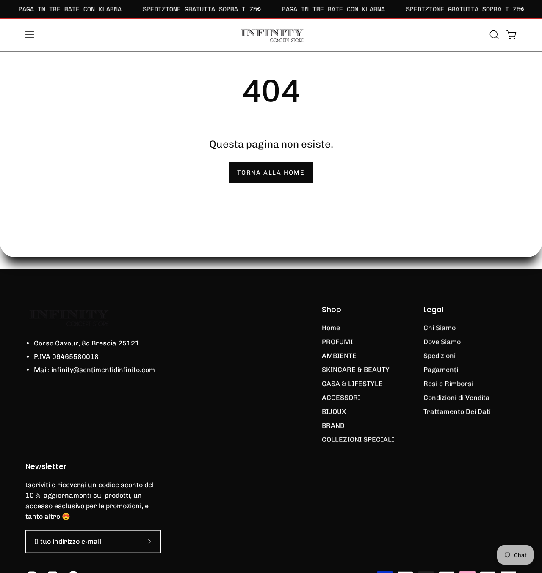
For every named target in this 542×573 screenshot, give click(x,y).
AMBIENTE (339, 356)
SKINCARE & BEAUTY (356, 370)
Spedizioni (439, 356)
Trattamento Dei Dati (457, 412)
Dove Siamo (442, 342)
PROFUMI (337, 342)
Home (331, 328)
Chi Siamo (439, 328)
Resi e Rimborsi (448, 384)
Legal (433, 309)
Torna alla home (271, 172)
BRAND (333, 426)
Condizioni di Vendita (456, 398)
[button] (494, 35)
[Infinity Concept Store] (271, 35)
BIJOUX (334, 412)
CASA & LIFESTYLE (352, 384)
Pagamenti (440, 370)
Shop (331, 309)
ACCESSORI (341, 398)
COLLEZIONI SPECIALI (358, 440)
